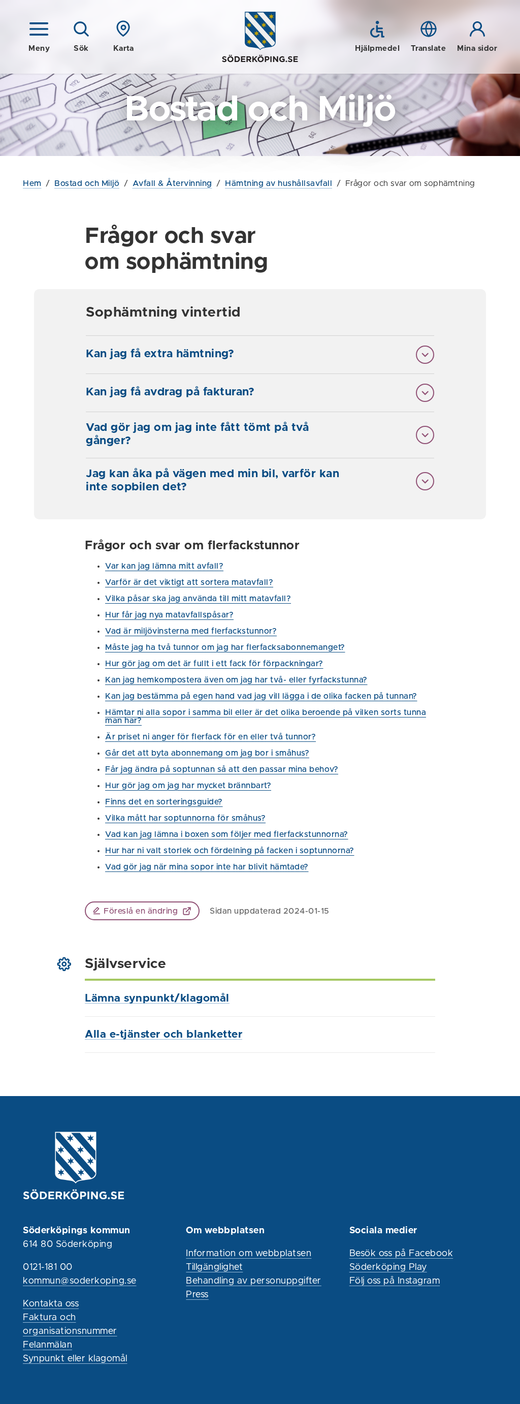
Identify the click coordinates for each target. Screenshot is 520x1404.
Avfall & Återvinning (172, 183)
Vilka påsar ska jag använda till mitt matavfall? (198, 599)
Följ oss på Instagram (394, 1281)
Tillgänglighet (214, 1267)
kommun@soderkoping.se (80, 1281)
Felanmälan (47, 1345)
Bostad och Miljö (86, 183)
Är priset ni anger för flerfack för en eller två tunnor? (210, 737)
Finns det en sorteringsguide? (164, 802)
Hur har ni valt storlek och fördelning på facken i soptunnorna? (229, 851)
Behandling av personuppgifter (253, 1281)
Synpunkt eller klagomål (75, 1358)
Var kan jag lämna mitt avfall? (164, 566)
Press (197, 1294)
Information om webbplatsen (248, 1253)
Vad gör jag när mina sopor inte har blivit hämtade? (207, 867)
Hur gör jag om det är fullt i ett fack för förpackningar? (214, 664)
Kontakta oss (51, 1303)
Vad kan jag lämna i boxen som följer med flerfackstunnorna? (226, 834)
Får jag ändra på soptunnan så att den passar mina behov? (221, 769)
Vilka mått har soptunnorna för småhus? (185, 818)
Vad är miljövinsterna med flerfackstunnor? (191, 631)
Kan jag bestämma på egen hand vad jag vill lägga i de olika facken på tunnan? (261, 696)
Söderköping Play (388, 1267)
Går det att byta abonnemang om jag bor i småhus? (207, 753)
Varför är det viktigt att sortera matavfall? (189, 582)
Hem (32, 183)
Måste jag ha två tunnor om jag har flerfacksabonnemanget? (225, 647)
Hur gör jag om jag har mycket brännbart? (188, 786)
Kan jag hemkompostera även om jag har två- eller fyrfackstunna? (236, 680)
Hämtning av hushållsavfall (278, 183)
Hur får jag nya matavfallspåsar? (169, 615)
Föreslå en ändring (141, 911)
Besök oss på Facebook (401, 1253)
